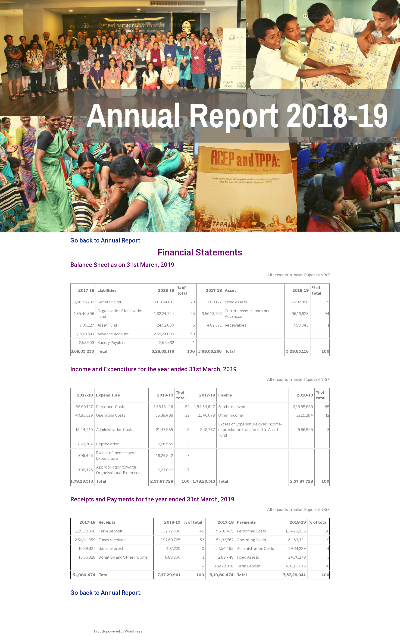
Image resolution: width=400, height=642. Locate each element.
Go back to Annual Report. (106, 592)
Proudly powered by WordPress (118, 631)
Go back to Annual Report (105, 240)
